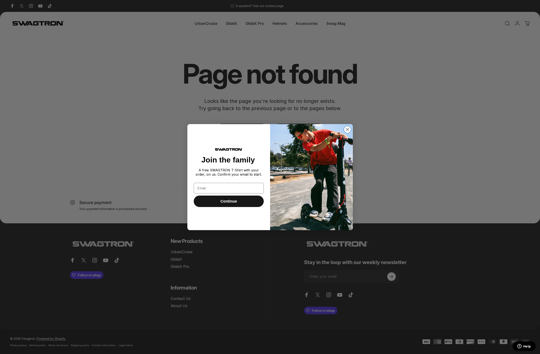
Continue (228, 201)
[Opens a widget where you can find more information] (524, 346)
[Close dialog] (347, 129)
